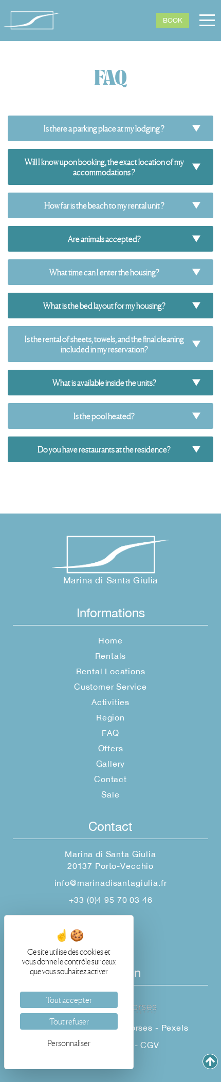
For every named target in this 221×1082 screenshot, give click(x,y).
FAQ (110, 732)
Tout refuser (69, 1021)
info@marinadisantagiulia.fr (110, 882)
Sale (110, 794)
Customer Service (110, 686)
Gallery (110, 763)
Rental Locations (110, 671)
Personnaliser (68, 1043)
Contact (110, 779)
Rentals (110, 655)
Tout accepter (69, 1000)
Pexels (175, 1027)
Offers (110, 748)
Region (110, 717)
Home (110, 640)
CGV (149, 1045)
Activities (110, 702)
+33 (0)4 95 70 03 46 (111, 899)
